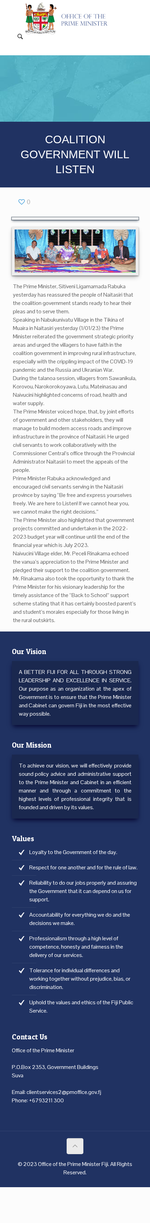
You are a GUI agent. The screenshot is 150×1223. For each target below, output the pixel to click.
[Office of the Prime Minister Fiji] (70, 10)
